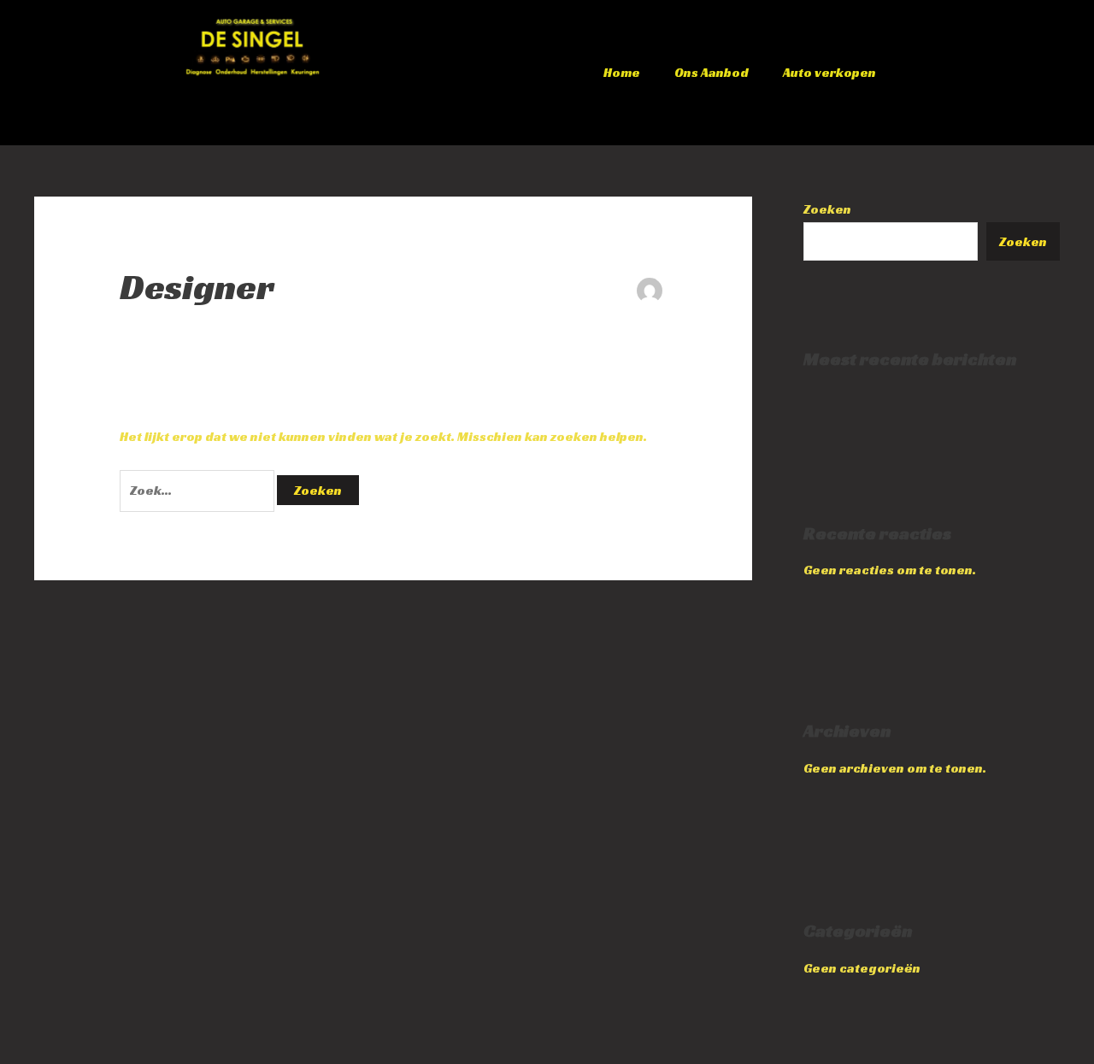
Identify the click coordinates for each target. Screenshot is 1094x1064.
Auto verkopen (829, 72)
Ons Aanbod (711, 72)
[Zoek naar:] (198, 490)
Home (621, 72)
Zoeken (827, 209)
